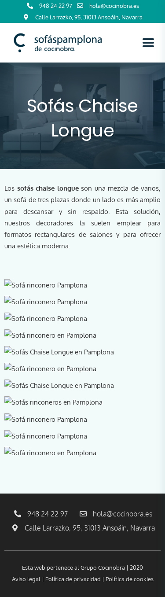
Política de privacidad (73, 578)
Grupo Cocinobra (103, 567)
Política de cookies (130, 578)
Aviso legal (26, 578)
